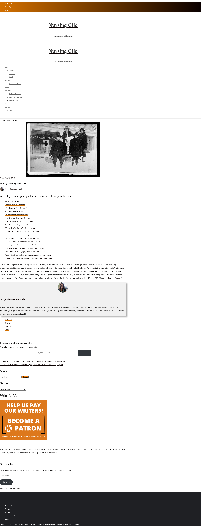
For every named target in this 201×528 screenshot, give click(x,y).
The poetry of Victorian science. (16, 215)
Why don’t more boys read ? (20, 225)
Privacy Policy (10, 506)
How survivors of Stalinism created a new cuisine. (23, 242)
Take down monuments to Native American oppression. (25, 248)
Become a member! (7, 458)
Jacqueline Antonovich (13, 189)
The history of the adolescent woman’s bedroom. (22, 238)
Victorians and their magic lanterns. (17, 218)
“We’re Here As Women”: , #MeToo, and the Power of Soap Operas (31, 365)
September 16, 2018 (7, 178)
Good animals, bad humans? (15, 205)
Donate (7, 509)
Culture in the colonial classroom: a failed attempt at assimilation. (28, 258)
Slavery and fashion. (12, 201)
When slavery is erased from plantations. (19, 221)
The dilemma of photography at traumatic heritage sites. (25, 252)
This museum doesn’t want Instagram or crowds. (22, 235)
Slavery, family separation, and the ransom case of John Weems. (28, 255)
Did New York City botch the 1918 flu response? (23, 231)
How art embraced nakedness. (16, 211)
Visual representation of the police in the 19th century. (24, 245)
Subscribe (84, 353)
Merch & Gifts (10, 516)
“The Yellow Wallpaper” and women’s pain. (21, 228)
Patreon (7, 512)
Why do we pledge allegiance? (16, 208)
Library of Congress (114, 278)
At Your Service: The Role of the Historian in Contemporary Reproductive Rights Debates (33, 361)
